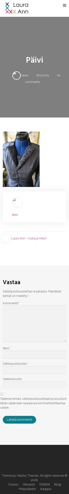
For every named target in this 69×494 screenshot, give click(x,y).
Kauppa (45, 489)
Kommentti (11, 303)
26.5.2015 (42, 75)
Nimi (6, 348)
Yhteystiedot (27, 489)
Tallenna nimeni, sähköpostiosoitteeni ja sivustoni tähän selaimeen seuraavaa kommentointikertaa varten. (33, 403)
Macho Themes (27, 475)
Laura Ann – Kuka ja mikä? (29, 238)
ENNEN (44, 484)
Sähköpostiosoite (15, 363)
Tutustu (13, 484)
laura (25, 75)
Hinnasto (29, 484)
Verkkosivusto (12, 379)
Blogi (57, 484)
